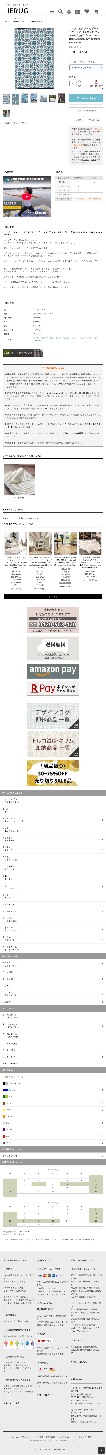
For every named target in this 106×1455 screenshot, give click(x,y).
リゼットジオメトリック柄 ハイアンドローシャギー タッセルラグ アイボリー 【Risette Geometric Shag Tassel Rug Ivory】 (16, 562)
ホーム (6, 21)
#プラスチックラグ (53, 338)
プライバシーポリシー (64, 1440)
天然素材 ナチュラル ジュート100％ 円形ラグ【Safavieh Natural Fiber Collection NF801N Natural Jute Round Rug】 (65, 561)
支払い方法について (28, 1437)
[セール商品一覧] (53, 772)
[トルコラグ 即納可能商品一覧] (53, 744)
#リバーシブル (86, 338)
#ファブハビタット (71, 338)
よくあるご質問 (85, 1437)
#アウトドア (38, 338)
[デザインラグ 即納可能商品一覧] (53, 716)
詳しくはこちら (13, 1403)
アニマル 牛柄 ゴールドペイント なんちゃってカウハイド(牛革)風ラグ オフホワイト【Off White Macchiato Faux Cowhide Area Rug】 (90, 562)
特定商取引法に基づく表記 (41, 1440)
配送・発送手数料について (51, 1437)
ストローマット (35, 21)
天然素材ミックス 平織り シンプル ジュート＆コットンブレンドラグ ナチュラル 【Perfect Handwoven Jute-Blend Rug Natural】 (40, 562)
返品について (70, 1437)
